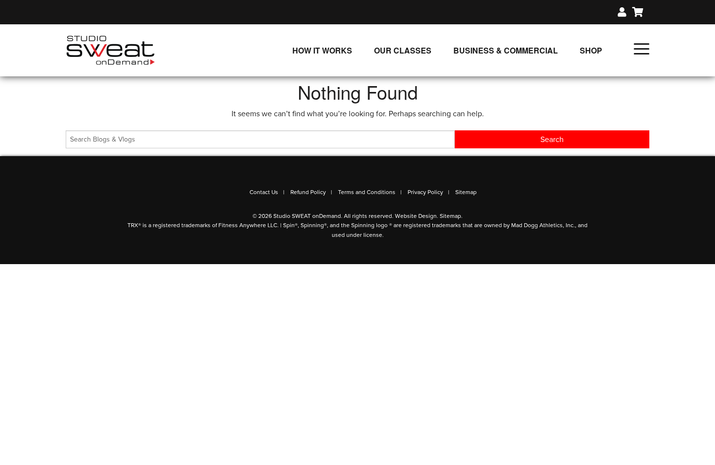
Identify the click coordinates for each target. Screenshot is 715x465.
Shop (591, 50)
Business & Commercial (505, 50)
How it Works (322, 50)
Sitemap (466, 192)
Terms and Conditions (366, 192)
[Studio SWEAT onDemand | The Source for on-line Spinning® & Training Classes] (111, 49)
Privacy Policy (425, 192)
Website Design (416, 216)
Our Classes (402, 50)
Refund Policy (308, 192)
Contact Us (264, 192)
